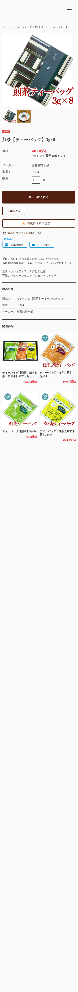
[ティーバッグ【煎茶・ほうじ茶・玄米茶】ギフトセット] (20, 351)
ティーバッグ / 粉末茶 (29, 27)
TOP (5, 27)
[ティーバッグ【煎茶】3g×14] (20, 409)
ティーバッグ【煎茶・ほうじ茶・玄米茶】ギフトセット (19, 374)
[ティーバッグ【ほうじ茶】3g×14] (58, 351)
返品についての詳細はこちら (25, 232)
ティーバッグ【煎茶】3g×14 (19, 431)
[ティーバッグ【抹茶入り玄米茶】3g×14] (58, 409)
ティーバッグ (59, 27)
